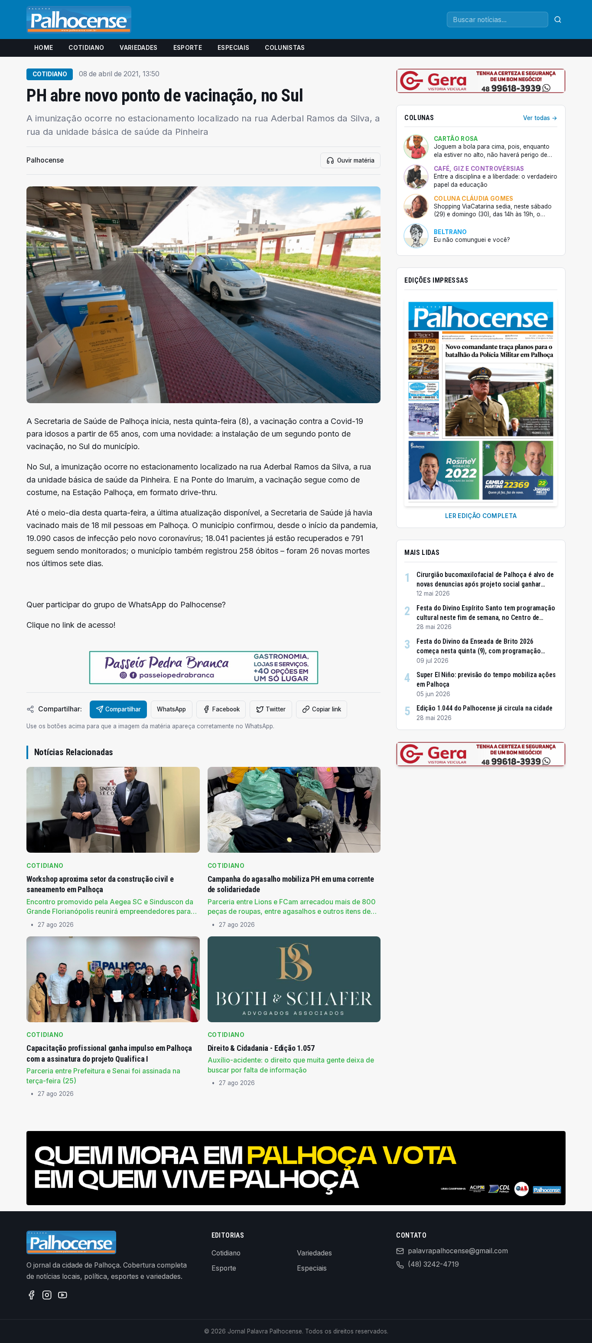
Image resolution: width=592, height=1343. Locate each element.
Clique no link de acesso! (71, 624)
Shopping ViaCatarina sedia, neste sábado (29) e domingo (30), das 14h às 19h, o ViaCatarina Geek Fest (493, 210)
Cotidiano (86, 47)
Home (43, 47)
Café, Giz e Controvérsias (479, 168)
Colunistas (285, 47)
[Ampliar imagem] (203, 294)
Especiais (233, 47)
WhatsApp (171, 709)
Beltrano (450, 231)
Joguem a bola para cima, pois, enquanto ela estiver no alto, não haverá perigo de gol (492, 151)
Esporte (187, 47)
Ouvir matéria (355, 160)
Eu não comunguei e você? (472, 239)
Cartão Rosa (456, 138)
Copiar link (326, 709)
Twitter (276, 709)
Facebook (226, 709)
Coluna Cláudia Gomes (474, 198)
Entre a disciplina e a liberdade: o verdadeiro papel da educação (495, 180)
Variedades (138, 47)
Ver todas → (540, 117)
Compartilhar (123, 709)
